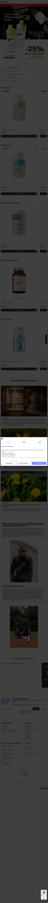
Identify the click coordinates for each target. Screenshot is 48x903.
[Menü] (46, 890)
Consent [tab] (8, 442)
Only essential (9, 463)
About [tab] (39, 442)
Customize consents (23, 463)
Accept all (39, 463)
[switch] (44, 898)
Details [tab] (24, 442)
